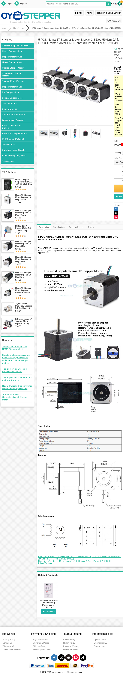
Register (23, 3)
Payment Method (40, 639)
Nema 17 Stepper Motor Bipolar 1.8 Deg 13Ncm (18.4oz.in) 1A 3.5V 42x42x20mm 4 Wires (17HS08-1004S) (24, 197)
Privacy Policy (9, 639)
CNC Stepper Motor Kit (13, 139)
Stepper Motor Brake (12, 87)
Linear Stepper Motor (12, 62)
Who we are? (8, 646)
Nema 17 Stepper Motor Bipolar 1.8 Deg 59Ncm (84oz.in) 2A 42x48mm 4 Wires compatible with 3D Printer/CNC (23, 212)
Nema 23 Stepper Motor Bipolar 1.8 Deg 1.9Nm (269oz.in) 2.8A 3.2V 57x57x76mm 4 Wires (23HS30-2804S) (23, 243)
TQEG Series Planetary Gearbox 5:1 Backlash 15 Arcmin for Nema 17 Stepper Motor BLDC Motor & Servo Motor (23, 306)
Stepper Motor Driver (12, 57)
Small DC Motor (9, 109)
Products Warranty (71, 646)
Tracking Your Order (109, 12)
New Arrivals (18, 28)
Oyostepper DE (100, 639)
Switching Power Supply (13, 150)
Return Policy (69, 643)
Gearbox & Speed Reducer (15, 45)
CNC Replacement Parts (13, 114)
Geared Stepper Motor (13, 68)
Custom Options (76, 227)
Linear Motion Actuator (13, 120)
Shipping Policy (39, 646)
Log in (9, 3)
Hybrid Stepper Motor (12, 51)
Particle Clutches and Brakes (12, 126)
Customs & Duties (41, 643)
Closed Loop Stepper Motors (12, 74)
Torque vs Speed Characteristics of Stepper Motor (14, 397)
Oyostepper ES (100, 643)
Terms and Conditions (12, 650)
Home (78, 12)
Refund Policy (69, 639)
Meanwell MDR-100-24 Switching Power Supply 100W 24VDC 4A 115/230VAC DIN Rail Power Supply (49, 606)
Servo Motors (8, 144)
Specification (58, 227)
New (89, 12)
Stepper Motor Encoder (13, 81)
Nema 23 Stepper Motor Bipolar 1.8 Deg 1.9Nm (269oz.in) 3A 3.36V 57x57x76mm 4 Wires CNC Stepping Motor (24, 259)
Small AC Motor (9, 103)
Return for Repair (70, 650)
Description (44, 227)
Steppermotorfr (100, 646)
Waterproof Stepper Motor (14, 133)
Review (91, 227)
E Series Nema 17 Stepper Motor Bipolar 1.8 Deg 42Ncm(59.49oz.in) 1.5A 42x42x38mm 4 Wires (23, 321)
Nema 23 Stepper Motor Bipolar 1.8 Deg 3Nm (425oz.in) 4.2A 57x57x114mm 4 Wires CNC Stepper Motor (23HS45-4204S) (24, 274)
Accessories (8, 161)
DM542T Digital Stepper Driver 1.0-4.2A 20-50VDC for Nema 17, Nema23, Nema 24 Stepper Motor (24, 181)
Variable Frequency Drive (14, 155)
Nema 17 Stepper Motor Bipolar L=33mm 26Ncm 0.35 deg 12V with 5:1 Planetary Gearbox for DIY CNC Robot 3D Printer (23, 290)
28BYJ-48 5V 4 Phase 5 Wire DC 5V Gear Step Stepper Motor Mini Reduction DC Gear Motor (24, 228)
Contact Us (114, 20)
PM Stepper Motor (11, 92)
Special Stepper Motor (12, 98)
